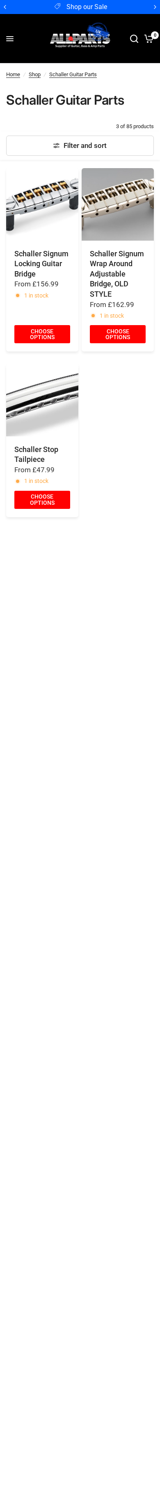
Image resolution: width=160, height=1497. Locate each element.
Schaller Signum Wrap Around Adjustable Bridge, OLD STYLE (117, 274)
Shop (35, 74)
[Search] (134, 38)
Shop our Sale (86, 7)
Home (13, 74)
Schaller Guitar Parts (73, 74)
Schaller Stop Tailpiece (36, 454)
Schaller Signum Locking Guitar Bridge (41, 264)
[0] (147, 38)
